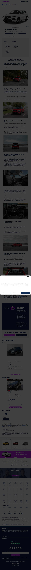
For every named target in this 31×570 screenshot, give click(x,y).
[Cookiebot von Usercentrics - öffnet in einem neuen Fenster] (26, 276)
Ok (25, 292)
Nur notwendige (5, 292)
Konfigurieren (15, 292)
